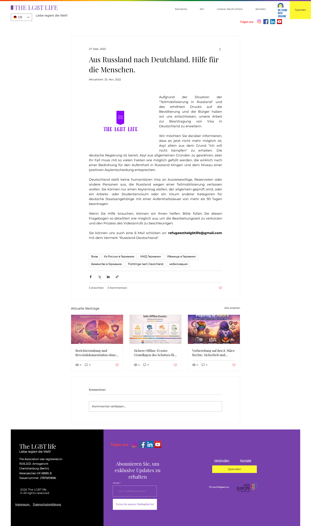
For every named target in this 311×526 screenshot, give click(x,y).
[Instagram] (259, 21)
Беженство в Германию (106, 264)
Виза (94, 256)
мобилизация (178, 264)
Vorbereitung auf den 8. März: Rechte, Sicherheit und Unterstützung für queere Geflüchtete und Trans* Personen (213, 352)
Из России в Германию (119, 256)
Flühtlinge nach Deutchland (145, 264)
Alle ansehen (232, 308)
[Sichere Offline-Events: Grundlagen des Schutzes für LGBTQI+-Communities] (156, 329)
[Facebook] (265, 21)
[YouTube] (279, 21)
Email (116, 483)
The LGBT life (37, 446)
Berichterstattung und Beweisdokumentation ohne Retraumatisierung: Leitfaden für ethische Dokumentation (96, 352)
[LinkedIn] (272, 21)
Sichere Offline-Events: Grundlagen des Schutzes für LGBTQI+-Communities (154, 352)
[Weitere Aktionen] (220, 49)
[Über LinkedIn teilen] (108, 276)
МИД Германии (150, 256)
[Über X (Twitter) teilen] (99, 276)
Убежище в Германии (181, 256)
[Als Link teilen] (117, 276)
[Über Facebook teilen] (90, 276)
